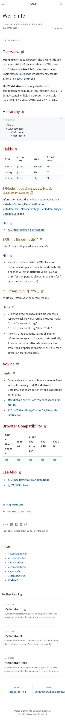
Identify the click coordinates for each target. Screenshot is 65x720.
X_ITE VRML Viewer (19, 485)
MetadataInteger (30, 209)
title (35, 172)
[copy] (61, 119)
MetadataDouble (34, 204)
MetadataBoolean (13, 204)
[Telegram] (21, 524)
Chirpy (29, 714)
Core (46, 86)
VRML (29, 511)
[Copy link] (25, 524)
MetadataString (50, 209)
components (12, 504)
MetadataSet (17, 74)
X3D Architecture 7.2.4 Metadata (26, 229)
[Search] (61, 4)
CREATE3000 (11, 28)
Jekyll (44, 714)
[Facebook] (16, 524)
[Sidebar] (3, 4)
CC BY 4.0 (31, 531)
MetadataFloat (11, 209)
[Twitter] (11, 524)
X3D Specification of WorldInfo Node (28, 480)
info (35, 178)
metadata (38, 166)
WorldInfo (11, 511)
